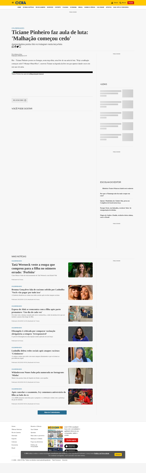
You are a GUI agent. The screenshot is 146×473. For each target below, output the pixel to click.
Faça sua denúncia (37, 442)
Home (19, 7)
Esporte (58, 7)
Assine (131, 2)
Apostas (109, 7)
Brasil (80, 7)
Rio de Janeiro (40, 7)
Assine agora (71, 440)
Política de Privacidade (34, 445)
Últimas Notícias (28, 7)
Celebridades (18, 28)
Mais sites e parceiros (121, 7)
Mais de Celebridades (52, 412)
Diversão (50, 7)
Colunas (65, 7)
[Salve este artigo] (20, 47)
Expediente (47, 460)
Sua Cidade (100, 7)
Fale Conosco (56, 460)
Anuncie (64, 460)
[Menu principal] (13, 3)
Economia (73, 7)
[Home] (20, 4)
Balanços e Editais (36, 438)
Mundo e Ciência (89, 7)
